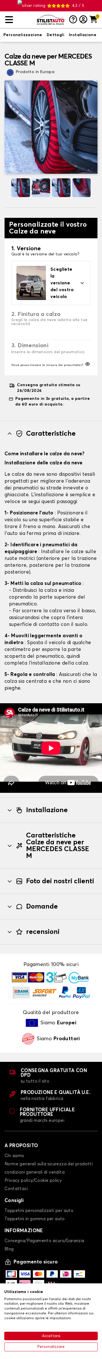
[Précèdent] (7, 187)
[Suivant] (95, 187)
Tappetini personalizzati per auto (39, 1211)
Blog (9, 1249)
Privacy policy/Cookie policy (33, 1180)
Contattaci (16, 1189)
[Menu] (19, 19)
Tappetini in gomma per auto (35, 1219)
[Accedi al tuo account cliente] (83, 19)
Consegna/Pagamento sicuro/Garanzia (44, 1241)
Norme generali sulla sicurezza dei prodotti (49, 1164)
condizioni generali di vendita (35, 1172)
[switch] (22, 35)
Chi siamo (14, 1156)
